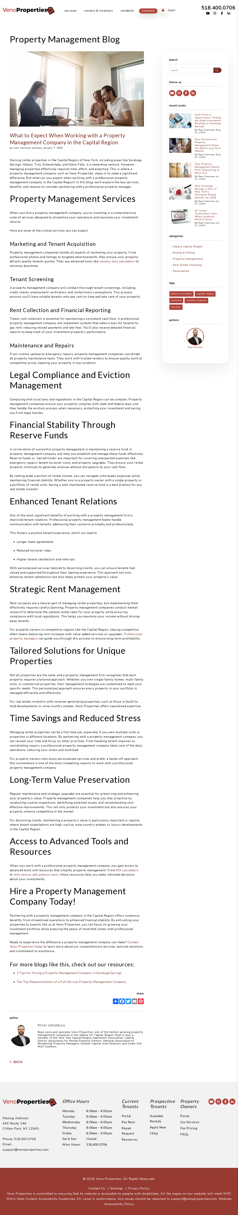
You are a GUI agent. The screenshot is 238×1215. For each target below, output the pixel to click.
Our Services (189, 1122)
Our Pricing (188, 1128)
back (18, 1062)
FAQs (154, 1133)
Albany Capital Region (188, 246)
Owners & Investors (98, 11)
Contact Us (97, 1188)
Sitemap (116, 1188)
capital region (205, 293)
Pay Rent (128, 1122)
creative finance (196, 300)
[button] (208, 13)
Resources (130, 1139)
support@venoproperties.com (26, 1150)
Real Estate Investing (187, 265)
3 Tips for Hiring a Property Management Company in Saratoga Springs (69, 973)
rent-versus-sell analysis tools (36, 875)
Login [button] (171, 10)
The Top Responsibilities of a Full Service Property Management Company (71, 982)
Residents (127, 11)
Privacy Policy (138, 1188)
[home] (29, 11)
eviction (176, 307)
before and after (181, 293)
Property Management (188, 259)
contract (176, 300)
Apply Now (158, 1127)
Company (148, 11)
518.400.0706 (218, 7)
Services (70, 11)
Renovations (181, 271)
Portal (126, 1116)
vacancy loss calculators (117, 261)
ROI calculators (127, 870)
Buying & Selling (184, 252)
